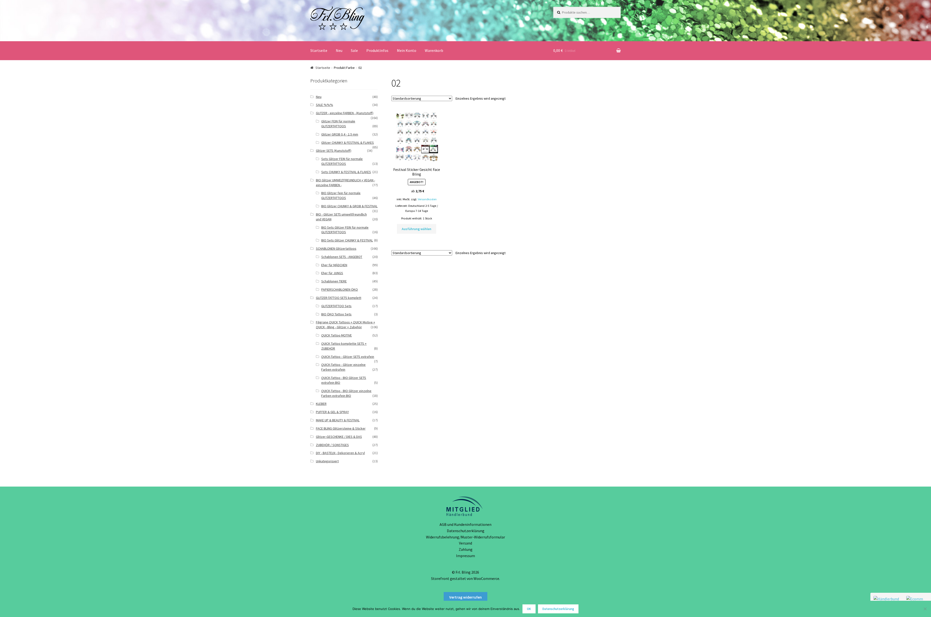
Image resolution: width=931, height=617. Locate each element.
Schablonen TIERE (334, 281)
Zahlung (466, 549)
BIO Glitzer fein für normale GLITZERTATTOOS (341, 195)
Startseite (318, 50)
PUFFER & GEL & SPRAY (332, 412)
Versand (465, 543)
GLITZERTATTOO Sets (336, 306)
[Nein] (925, 608)
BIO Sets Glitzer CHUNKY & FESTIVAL (347, 240)
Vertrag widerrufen (465, 597)
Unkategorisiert (327, 461)
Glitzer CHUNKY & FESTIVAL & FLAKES (347, 142)
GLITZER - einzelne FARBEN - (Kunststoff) (344, 113)
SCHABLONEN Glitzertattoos (336, 248)
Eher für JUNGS (332, 273)
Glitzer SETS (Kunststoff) (333, 150)
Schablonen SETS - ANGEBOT (341, 257)
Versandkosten (427, 199)
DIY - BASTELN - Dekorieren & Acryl (340, 453)
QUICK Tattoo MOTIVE (336, 335)
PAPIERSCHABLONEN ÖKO (339, 289)
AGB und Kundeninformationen (465, 524)
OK (529, 609)
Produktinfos (377, 50)
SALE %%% (324, 105)
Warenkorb (434, 50)
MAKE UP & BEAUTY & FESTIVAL (338, 420)
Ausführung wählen (416, 229)
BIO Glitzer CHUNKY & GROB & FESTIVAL (349, 206)
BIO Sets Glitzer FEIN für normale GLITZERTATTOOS (345, 229)
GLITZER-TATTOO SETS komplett (338, 298)
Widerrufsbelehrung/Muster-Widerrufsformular (465, 537)
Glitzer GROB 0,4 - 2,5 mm (339, 134)
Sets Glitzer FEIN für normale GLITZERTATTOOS (342, 161)
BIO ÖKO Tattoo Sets (336, 314)
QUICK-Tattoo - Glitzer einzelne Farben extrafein (343, 367)
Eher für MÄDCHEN (334, 265)
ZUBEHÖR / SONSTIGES (332, 445)
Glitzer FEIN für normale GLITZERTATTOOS (338, 123)
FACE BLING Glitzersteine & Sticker (341, 428)
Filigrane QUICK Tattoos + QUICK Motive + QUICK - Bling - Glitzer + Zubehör (345, 324)
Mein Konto (406, 50)
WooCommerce (486, 578)
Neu (339, 50)
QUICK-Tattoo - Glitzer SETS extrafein (347, 356)
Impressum (465, 555)
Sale (354, 50)
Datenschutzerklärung (465, 530)
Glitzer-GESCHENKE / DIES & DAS (339, 436)
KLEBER (321, 403)
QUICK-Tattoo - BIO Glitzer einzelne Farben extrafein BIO (346, 393)
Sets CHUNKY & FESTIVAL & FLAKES (346, 172)
